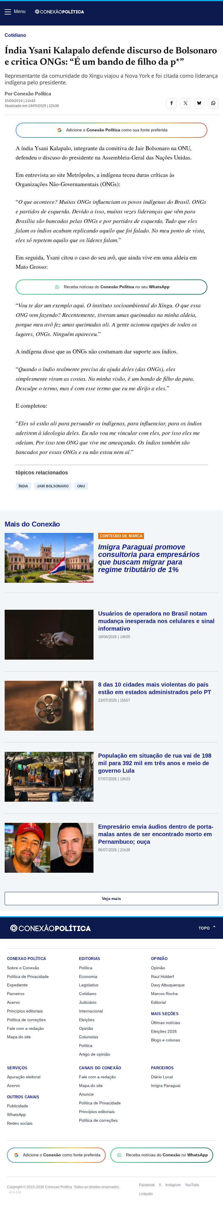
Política (85, 968)
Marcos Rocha (164, 993)
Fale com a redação (25, 1028)
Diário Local (162, 1077)
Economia (88, 976)
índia (23, 486)
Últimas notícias (165, 1022)
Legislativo (88, 985)
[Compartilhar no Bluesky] (199, 103)
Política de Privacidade (28, 976)
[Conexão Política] (59, 12)
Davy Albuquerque (168, 985)
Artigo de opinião (94, 1054)
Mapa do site (19, 1037)
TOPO (207, 928)
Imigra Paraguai (165, 1085)
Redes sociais (20, 1123)
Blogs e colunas (165, 1040)
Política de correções (26, 1019)
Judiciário (87, 1002)
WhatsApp (16, 1114)
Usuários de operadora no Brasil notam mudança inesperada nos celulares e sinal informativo (156, 621)
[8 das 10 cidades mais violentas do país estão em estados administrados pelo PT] (49, 706)
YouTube (192, 1185)
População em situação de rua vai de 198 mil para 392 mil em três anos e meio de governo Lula (154, 763)
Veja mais (111, 898)
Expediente (17, 985)
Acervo (13, 1002)
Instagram (173, 1185)
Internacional (91, 1011)
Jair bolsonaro (53, 486)
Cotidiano (15, 35)
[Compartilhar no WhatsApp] (213, 103)
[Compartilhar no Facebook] (171, 103)
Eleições (86, 1019)
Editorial (158, 1002)
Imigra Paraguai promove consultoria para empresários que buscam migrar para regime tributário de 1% (149, 558)
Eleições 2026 (164, 1031)
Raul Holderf (162, 976)
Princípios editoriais (25, 1011)
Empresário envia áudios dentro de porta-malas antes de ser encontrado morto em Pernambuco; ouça (155, 834)
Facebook (147, 1185)
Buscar (21, 28)
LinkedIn (146, 1194)
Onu (81, 486)
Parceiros (15, 993)
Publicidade (17, 1106)
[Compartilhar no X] (185, 103)
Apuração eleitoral (23, 1077)
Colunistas (88, 1037)
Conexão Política (32, 93)
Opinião (86, 1028)
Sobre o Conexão (23, 968)
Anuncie (86, 1094)
